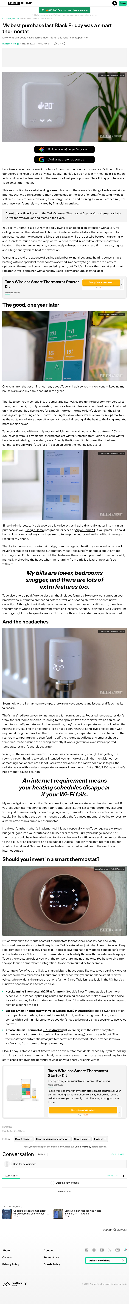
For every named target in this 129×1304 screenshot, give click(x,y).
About (6, 1250)
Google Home (34, 530)
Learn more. (91, 15)
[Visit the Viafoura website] (120, 1229)
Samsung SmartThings (95, 1015)
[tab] (11, 1175)
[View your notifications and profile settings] (123, 1176)
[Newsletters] (117, 1250)
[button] (64, 3)
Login (123, 3)
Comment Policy (83, 1146)
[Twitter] (109, 1250)
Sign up (121, 1154)
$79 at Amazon (53, 1030)
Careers (7, 1257)
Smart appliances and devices (36, 18)
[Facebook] (86, 1250)
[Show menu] (3, 3)
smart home (60, 190)
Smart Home (19, 1131)
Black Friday (7, 1131)
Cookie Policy (52, 1264)
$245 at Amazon (52, 991)
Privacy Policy (10, 1264)
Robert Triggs (12, 43)
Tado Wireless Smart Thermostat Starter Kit (42, 284)
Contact (49, 1250)
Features (7, 1127)
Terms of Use (51, 1257)
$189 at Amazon (78, 1011)
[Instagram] (94, 1250)
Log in (113, 1154)
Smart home (8, 18)
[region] (64, 1192)
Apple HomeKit (85, 530)
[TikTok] (125, 1250)
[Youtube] (102, 1250)
